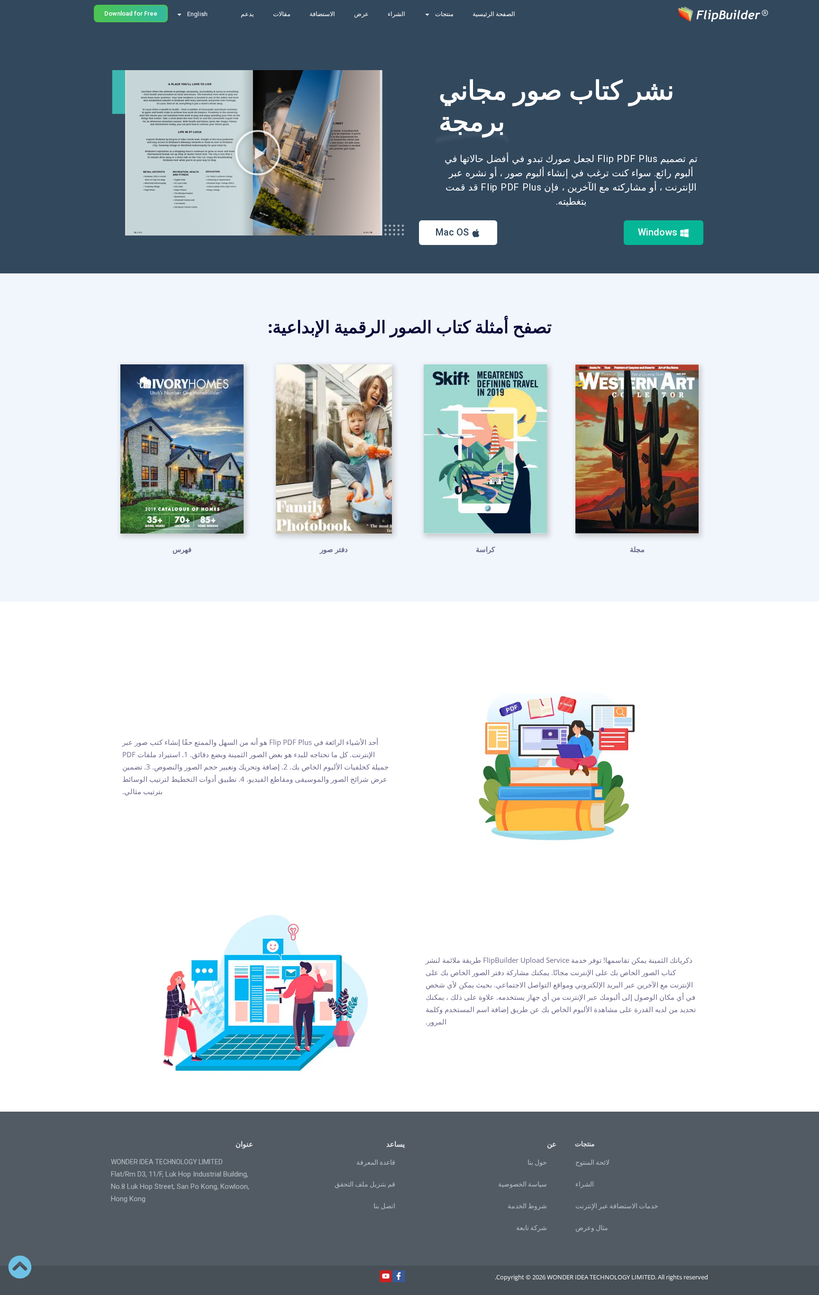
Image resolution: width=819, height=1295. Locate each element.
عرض (361, 14)
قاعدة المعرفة (375, 1162)
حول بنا (537, 1162)
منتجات (444, 14)
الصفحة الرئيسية (494, 14)
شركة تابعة (531, 1228)
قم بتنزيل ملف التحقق (365, 1184)
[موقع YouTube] (386, 1276)
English (197, 14)
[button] (258, 152)
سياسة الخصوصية (522, 1184)
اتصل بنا (384, 1206)
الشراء (396, 14)
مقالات (282, 14)
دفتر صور (334, 549)
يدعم (247, 14)
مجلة (637, 549)
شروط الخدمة (527, 1206)
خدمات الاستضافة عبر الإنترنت (616, 1206)
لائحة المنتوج (592, 1162)
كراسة (485, 549)
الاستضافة (322, 14)
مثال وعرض (591, 1228)
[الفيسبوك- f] (398, 1276)
